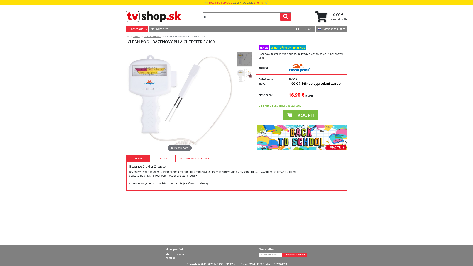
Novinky (161, 29)
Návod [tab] (163, 158)
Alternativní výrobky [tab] (194, 158)
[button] (300, 115)
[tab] (331, 16)
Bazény (136, 36)
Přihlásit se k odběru (295, 254)
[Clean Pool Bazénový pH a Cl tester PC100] (244, 59)
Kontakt (306, 29)
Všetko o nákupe (175, 254)
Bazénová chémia (152, 36)
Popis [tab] (138, 158)
